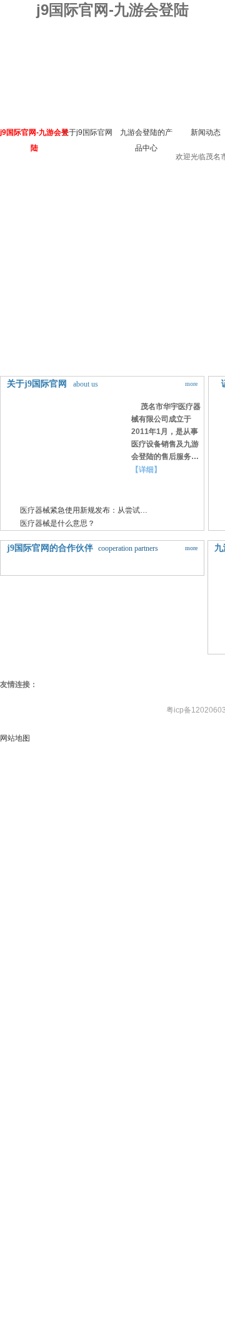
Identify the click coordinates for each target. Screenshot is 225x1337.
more (191, 383)
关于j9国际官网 (86, 132)
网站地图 (15, 738)
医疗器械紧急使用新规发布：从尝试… (84, 510)
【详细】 (146, 469)
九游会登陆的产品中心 (146, 140)
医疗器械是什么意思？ (57, 523)
